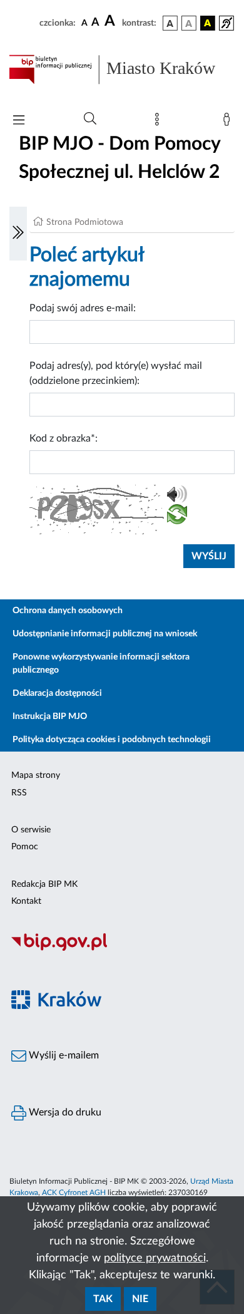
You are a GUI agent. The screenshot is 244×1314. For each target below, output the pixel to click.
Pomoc (24, 846)
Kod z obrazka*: (63, 438)
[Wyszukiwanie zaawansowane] (90, 119)
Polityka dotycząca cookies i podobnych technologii (112, 739)
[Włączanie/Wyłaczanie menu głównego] (18, 121)
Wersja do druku (63, 1112)
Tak (103, 1299)
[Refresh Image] (177, 517)
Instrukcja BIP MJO (50, 716)
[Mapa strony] (160, 122)
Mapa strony (35, 775)
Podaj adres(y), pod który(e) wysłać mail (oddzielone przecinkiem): (115, 373)
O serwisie (31, 829)
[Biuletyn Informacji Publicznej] (122, 949)
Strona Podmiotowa (84, 222)
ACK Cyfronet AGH (74, 1192)
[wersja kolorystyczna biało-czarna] (189, 23)
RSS (19, 793)
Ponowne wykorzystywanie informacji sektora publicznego (101, 664)
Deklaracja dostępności (57, 693)
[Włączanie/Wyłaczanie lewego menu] (18, 234)
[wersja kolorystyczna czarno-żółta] (208, 23)
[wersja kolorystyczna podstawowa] (170, 23)
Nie (140, 1299)
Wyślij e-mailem (62, 1055)
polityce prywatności (155, 1258)
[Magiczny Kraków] (122, 1007)
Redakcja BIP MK (44, 884)
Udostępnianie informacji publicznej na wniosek (105, 633)
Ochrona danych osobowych (68, 610)
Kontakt (26, 901)
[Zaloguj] (229, 122)
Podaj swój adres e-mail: (82, 308)
